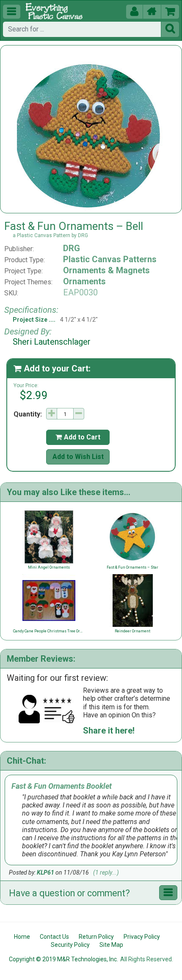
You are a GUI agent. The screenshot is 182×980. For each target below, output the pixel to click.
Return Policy (96, 936)
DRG (71, 248)
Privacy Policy (142, 936)
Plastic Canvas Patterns (110, 259)
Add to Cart (77, 437)
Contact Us (54, 936)
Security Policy (70, 944)
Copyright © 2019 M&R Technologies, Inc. (63, 959)
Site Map (111, 944)
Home (22, 936)
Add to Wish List (78, 457)
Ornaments (84, 281)
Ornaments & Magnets (106, 270)
